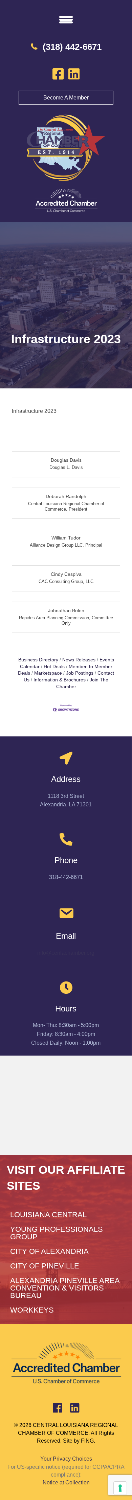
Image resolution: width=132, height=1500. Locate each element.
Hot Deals (54, 666)
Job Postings (79, 673)
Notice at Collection (66, 1482)
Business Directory (38, 659)
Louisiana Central (48, 1214)
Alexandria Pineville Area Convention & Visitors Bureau (64, 1288)
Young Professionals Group (56, 1233)
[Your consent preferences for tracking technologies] (120, 1488)
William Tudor (66, 538)
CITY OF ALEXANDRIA (49, 1251)
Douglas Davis (66, 460)
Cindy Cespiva (66, 574)
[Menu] (66, 19)
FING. (88, 1441)
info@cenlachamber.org (65, 953)
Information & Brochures (60, 679)
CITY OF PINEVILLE (44, 1266)
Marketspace (48, 673)
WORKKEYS (32, 1310)
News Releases (78, 659)
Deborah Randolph (66, 496)
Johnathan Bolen (66, 610)
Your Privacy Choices (66, 1459)
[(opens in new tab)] (66, 200)
